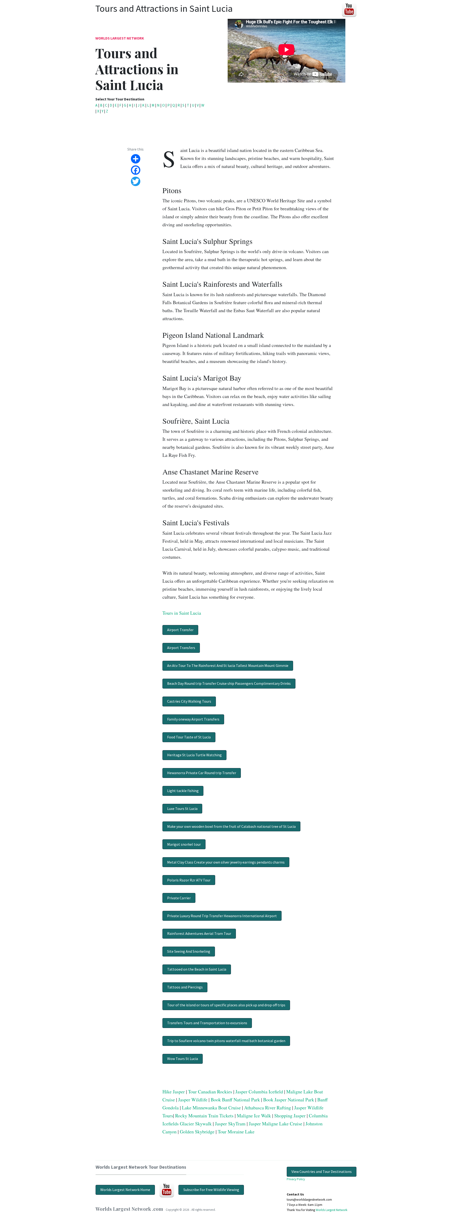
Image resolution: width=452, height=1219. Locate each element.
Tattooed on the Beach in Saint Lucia (196, 969)
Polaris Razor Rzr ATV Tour (188, 880)
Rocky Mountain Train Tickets (204, 1115)
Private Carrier (179, 898)
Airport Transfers (181, 647)
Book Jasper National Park (288, 1099)
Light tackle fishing (183, 790)
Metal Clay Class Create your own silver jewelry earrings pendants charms (226, 862)
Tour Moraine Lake (236, 1131)
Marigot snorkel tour (184, 844)
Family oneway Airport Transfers (193, 719)
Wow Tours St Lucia (182, 1058)
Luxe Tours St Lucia (182, 808)
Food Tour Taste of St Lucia (189, 737)
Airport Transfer (180, 629)
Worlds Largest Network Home (125, 1189)
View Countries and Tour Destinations (321, 1171)
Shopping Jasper (290, 1115)
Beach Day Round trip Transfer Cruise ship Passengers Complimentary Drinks (229, 683)
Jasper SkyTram (230, 1123)
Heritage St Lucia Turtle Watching (194, 755)
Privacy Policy (296, 1179)
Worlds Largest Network (119, 38)
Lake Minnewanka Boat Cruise (211, 1107)
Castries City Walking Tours (189, 701)
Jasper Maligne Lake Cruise (275, 1123)
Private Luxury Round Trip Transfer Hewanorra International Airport (222, 915)
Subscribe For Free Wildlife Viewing (211, 1189)
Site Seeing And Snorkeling (188, 951)
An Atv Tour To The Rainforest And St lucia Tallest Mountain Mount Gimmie (227, 665)
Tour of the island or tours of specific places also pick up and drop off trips (226, 1005)
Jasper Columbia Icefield (259, 1091)
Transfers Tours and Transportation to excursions (207, 1022)
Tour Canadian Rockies (210, 1091)
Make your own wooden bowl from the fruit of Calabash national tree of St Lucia (231, 826)
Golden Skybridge (197, 1131)
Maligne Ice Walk (254, 1115)
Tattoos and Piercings (185, 987)
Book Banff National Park (235, 1099)
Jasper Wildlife (192, 1099)
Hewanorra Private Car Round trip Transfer (201, 772)
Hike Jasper (173, 1091)
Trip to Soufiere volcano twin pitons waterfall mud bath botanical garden (226, 1040)
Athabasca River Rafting (267, 1107)
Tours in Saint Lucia (181, 613)
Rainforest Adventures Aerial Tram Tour (199, 933)
